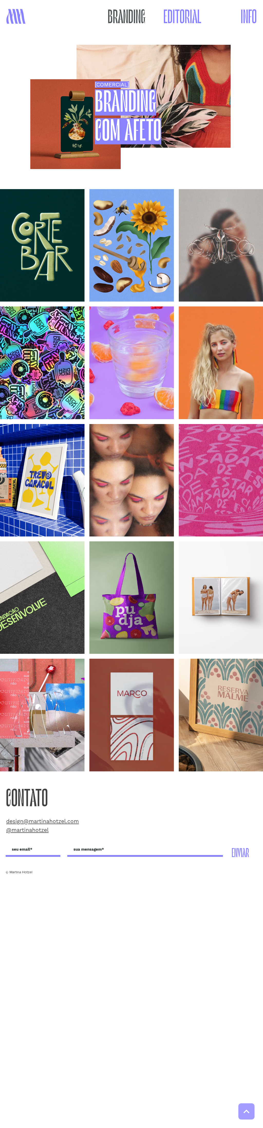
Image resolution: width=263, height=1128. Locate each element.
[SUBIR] (246, 1111)
